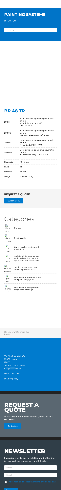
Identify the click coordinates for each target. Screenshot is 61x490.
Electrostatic (20, 238)
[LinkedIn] (43, 331)
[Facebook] (32, 331)
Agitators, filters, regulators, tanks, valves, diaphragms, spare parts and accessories (26, 258)
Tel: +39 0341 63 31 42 (14, 365)
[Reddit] (40, 331)
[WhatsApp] (47, 331)
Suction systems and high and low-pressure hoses (26, 268)
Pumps (17, 228)
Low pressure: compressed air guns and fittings (26, 288)
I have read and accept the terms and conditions (32, 481)
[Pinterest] (55, 331)
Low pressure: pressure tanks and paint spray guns (27, 278)
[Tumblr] (51, 331)
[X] (36, 331)
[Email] (45, 334)
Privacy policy (11, 378)
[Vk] (32, 334)
